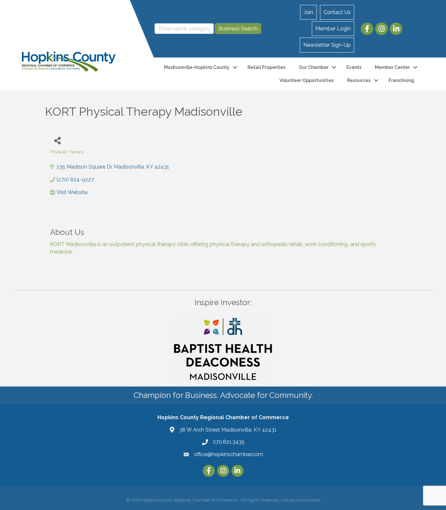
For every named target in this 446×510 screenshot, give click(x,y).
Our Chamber (313, 67)
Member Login (333, 28)
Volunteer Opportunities (306, 80)
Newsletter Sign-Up (327, 45)
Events (353, 67)
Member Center (392, 67)
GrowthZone (308, 500)
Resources (359, 80)
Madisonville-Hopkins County (197, 67)
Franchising (401, 80)
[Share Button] (57, 140)
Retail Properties (266, 67)
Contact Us (337, 12)
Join (308, 12)
